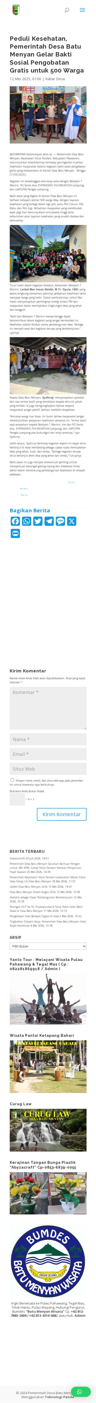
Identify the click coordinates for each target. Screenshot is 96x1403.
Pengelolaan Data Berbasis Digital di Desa (34, 916)
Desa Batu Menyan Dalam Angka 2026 (33, 892)
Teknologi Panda (59, 1397)
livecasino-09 (17, 858)
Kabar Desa (55, 78)
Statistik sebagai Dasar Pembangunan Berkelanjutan (41, 897)
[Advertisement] (48, 595)
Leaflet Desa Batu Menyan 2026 (29, 886)
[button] (81, 1392)
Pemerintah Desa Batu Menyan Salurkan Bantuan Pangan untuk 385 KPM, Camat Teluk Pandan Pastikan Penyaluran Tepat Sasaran (45, 868)
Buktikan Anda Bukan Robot (27, 791)
